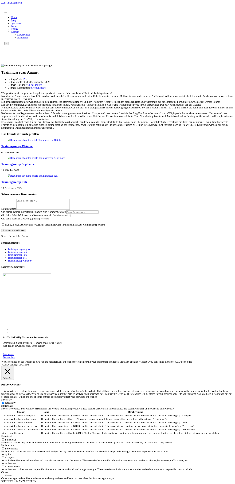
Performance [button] (7, 445)
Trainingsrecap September (18, 164)
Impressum (22, 37)
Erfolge (14, 29)
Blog (13, 20)
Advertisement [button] (8, 463)
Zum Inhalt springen (11, 2)
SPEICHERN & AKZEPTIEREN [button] (18, 481)
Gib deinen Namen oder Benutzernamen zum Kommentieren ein (33, 211)
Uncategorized (34, 84)
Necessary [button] (6, 399)
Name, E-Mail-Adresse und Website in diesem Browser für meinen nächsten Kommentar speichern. (55, 224)
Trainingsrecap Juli (14, 182)
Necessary (10, 402)
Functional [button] (6, 436)
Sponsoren (16, 23)
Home (14, 17)
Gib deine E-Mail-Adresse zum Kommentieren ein (26, 215)
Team (13, 26)
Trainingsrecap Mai (17, 257)
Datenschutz (23, 34)
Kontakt (15, 31)
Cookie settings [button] (10, 364)
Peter (25, 79)
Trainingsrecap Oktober (17, 146)
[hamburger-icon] (5, 12)
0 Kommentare (38, 87)
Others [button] (4, 472)
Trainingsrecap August (19, 249)
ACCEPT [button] (24, 364)
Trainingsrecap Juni (17, 255)
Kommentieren (8, 208)
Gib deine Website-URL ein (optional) (20, 218)
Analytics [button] (6, 454)
